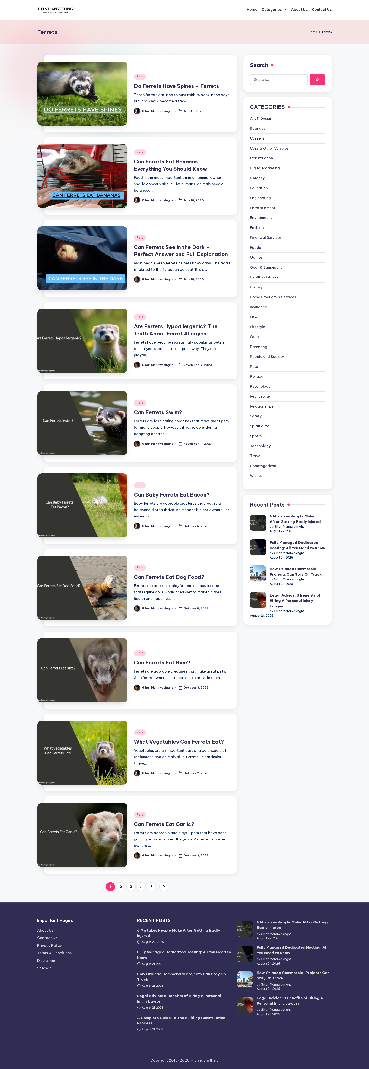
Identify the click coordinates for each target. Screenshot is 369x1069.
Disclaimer (46, 960)
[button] (163, 886)
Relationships (262, 406)
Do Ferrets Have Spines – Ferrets (176, 86)
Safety (256, 416)
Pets (140, 76)
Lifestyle (257, 327)
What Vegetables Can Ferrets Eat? (179, 741)
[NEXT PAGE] (163, 886)
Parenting (258, 346)
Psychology (260, 386)
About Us (45, 930)
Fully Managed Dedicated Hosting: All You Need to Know (297, 545)
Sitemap (44, 968)
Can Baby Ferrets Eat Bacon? (172, 494)
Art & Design (261, 118)
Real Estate (260, 396)
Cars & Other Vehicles (269, 148)
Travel (255, 455)
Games (256, 257)
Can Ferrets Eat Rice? (162, 662)
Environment (261, 217)
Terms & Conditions (54, 953)
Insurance (258, 307)
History (256, 287)
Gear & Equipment (266, 267)
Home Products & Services (273, 297)
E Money (257, 178)
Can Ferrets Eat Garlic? (164, 824)
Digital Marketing (265, 168)
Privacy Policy (49, 945)
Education (259, 188)
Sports (256, 436)
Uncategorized (263, 465)
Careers (257, 138)
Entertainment (262, 207)
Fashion (257, 227)
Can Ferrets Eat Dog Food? (169, 577)
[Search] (317, 79)
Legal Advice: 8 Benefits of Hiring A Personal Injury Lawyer (295, 601)
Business (257, 128)
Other (255, 336)
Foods (255, 247)
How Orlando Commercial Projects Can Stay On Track (296, 572)
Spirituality (259, 426)
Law (254, 317)
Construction (261, 158)
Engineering (260, 197)
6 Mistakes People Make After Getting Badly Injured (295, 519)
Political (257, 376)
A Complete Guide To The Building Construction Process (181, 1020)
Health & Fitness (264, 277)
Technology (260, 446)
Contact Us (47, 937)
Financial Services (266, 237)
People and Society (267, 356)
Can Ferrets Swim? (158, 412)
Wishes (256, 475)
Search (259, 65)
